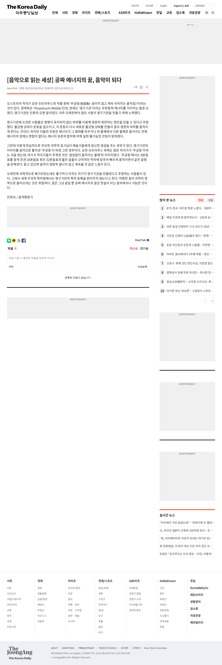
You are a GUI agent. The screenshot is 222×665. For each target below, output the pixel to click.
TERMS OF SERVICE (108, 648)
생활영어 (195, 601)
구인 (162, 588)
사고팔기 (164, 615)
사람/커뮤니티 (14, 599)
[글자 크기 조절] (135, 87)
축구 (101, 632)
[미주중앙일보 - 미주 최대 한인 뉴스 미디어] (27, 10)
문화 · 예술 (73, 615)
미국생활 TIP (135, 604)
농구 (101, 615)
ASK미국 (124, 12)
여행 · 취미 (73, 604)
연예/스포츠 (102, 12)
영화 (101, 593)
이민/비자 (12, 604)
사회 (65, 12)
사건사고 (11, 593)
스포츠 (102, 599)
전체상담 (133, 588)
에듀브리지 (196, 595)
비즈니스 (41, 615)
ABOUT (54, 648)
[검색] (213, 13)
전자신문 (149, 5)
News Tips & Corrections (155, 648)
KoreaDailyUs (199, 588)
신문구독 (135, 5)
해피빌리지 (196, 622)
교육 (169, 12)
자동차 (40, 621)
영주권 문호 (135, 610)
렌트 (162, 593)
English (163, 5)
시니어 (71, 621)
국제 (9, 621)
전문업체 (164, 610)
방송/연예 (103, 588)
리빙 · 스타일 (75, 610)
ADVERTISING (68, 648)
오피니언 (11, 626)
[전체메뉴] (207, 13)
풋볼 (101, 621)
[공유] (147, 87)
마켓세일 (164, 621)
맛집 (162, 626)
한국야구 (103, 604)
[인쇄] (141, 87)
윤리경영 (124, 648)
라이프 (86, 12)
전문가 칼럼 (135, 593)
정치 (9, 615)
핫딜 (159, 12)
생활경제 (41, 593)
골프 (101, 626)
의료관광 (194, 12)
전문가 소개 (135, 599)
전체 (55, 12)
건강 (70, 593)
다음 (212, 301)
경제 (75, 12)
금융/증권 (42, 599)
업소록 (180, 12)
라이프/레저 (74, 588)
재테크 (40, 604)
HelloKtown (143, 12)
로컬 (210, 200)
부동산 (40, 610)
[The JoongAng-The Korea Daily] (20, 653)
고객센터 (136, 648)
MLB (101, 610)
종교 (70, 599)
